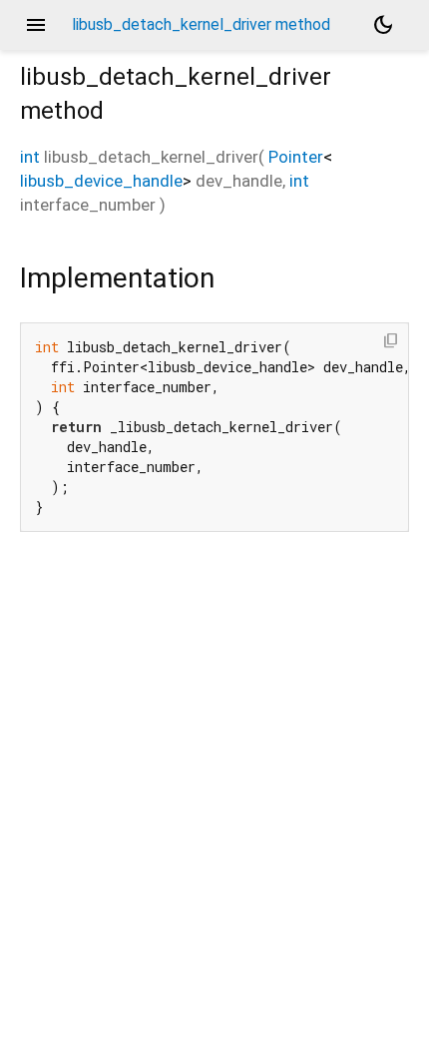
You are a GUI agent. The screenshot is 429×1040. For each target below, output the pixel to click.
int (30, 157)
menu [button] (36, 25)
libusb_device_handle (101, 181)
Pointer (295, 157)
